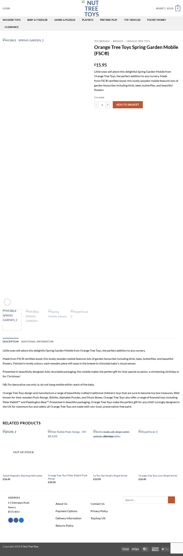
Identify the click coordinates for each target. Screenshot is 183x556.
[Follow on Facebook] (10, 520)
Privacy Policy (99, 511)
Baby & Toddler (37, 19)
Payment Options (66, 511)
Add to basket (127, 104)
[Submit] (171, 499)
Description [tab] (11, 341)
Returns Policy (64, 525)
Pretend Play (108, 19)
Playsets (87, 19)
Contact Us (98, 503)
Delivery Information (68, 518)
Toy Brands (102, 41)
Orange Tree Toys (138, 41)
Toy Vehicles (132, 19)
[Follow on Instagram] (16, 520)
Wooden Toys (12, 19)
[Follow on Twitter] (21, 520)
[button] (6, 8)
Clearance (12, 27)
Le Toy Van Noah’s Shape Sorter (110, 475)
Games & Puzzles (64, 19)
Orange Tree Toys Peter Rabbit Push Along (67, 477)
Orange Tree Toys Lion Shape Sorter (158, 475)
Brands (118, 41)
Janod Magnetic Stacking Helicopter (23, 475)
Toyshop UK (98, 518)
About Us (61, 503)
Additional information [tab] (37, 341)
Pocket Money (156, 19)
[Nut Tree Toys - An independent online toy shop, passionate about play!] (91, 8)
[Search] (149, 8)
